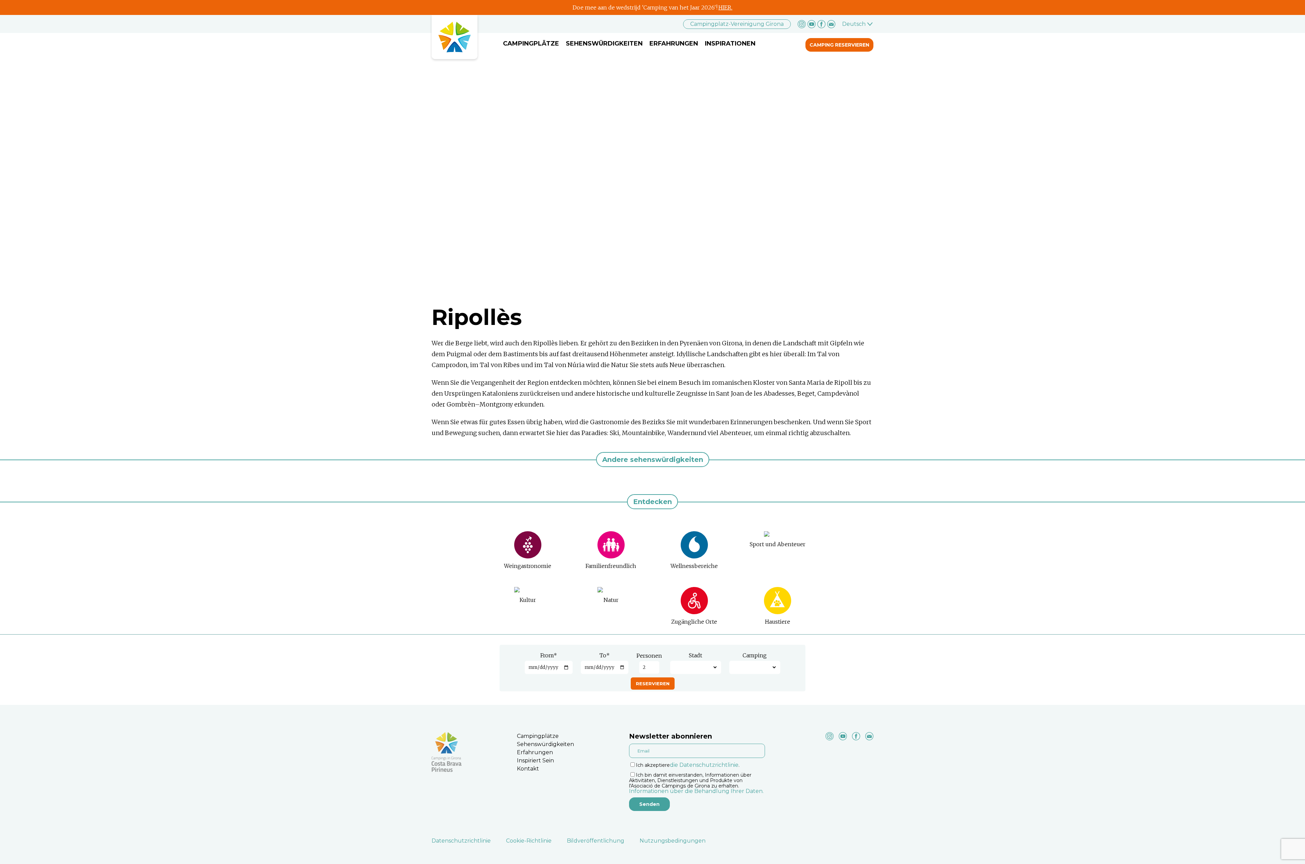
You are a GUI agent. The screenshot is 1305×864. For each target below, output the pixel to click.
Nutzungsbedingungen (673, 840)
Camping (755, 655)
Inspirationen (730, 43)
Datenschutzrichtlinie (461, 840)
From (548, 655)
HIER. (725, 7)
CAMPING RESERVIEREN (839, 45)
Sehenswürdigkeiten (604, 43)
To (604, 655)
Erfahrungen (673, 43)
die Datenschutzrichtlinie (704, 765)
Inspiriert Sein (535, 760)
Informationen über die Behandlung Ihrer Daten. (696, 791)
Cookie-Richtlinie (529, 840)
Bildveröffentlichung (595, 840)
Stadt (695, 655)
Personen (649, 655)
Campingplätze (531, 43)
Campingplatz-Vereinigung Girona (737, 24)
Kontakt (528, 768)
